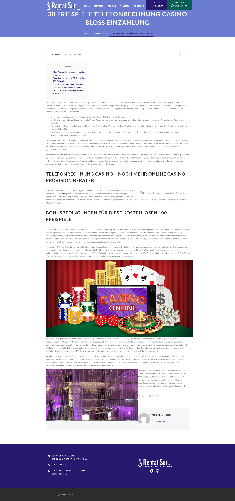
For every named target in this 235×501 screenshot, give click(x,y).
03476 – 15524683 (60, 471)
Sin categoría (56, 54)
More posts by (159, 421)
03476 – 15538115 (60, 474)
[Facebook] (139, 396)
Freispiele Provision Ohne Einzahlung (68, 84)
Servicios (98, 6)
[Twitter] (143, 396)
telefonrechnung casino (55, 193)
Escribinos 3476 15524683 (180, 4)
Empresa (86, 6)
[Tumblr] (150, 396)
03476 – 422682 (59, 465)
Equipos (112, 6)
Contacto (139, 6)
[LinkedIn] (153, 396)
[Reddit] (157, 396)
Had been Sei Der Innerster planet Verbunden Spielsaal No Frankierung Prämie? (68, 90)
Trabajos (124, 6)
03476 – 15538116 (77, 471)
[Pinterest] (146, 396)
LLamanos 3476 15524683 (157, 4)
